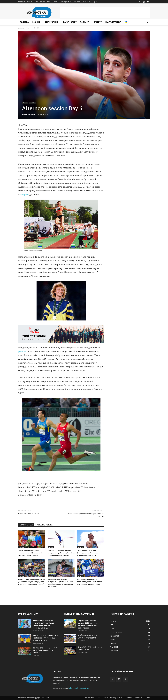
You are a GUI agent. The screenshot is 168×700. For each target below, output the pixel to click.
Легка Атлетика (39, 2)
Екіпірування (51, 22)
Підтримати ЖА (113, 22)
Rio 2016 (32, 103)
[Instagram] (144, 1)
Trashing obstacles (66, 2)
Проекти (98, 22)
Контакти (77, 2)
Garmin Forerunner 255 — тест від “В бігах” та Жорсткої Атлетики (45, 650)
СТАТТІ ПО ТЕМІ (26, 525)
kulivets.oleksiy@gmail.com (79, 688)
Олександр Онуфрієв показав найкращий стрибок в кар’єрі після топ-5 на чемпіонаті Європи (61, 552)
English (95, 2)
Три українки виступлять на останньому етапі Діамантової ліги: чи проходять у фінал (30, 552)
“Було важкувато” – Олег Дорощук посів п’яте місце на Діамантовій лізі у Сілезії (88, 552)
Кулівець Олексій (28, 114)
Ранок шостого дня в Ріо (28, 514)
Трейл (49, 2)
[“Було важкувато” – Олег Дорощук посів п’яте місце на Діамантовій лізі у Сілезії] (90, 539)
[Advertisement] (105, 12)
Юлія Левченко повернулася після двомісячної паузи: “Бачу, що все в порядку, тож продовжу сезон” (31, 581)
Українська (86, 2)
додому (21, 28)
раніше (22, 351)
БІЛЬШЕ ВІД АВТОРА (44, 525)
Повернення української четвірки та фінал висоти (86, 515)
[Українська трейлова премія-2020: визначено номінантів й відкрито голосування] (70, 623)
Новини (36, 22)
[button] (147, 22)
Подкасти (85, 22)
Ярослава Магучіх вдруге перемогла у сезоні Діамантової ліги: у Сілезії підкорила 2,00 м (89, 581)
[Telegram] (148, 1)
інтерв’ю (24, 194)
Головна (24, 22)
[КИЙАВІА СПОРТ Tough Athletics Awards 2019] (70, 638)
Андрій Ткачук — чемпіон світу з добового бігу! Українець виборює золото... (45, 637)
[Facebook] (140, 1)
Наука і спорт (70, 22)
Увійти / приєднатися (25, 2)
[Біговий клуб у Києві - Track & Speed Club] (61, 334)
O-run (56, 2)
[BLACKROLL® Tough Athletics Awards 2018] (70, 650)
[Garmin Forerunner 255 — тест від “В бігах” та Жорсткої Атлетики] (24, 651)
